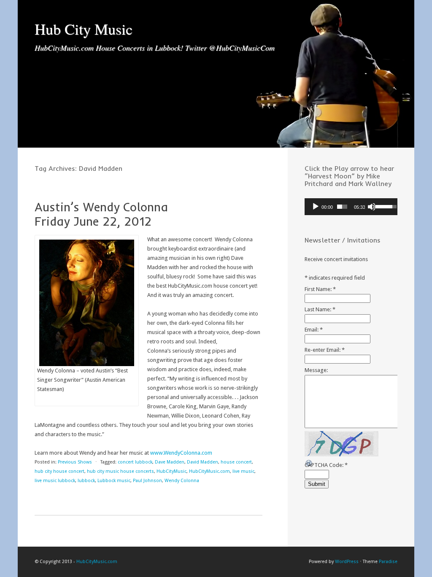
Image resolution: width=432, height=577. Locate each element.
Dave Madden (169, 462)
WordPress (347, 561)
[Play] (315, 206)
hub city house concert (59, 471)
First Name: (320, 289)
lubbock (86, 480)
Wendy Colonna (182, 480)
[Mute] (371, 206)
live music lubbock (55, 480)
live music (243, 471)
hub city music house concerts (120, 471)
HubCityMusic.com (209, 471)
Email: (314, 329)
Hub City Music (83, 29)
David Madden (202, 462)
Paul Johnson (147, 480)
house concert (236, 462)
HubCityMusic (171, 471)
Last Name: (320, 309)
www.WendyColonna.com (181, 453)
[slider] (342, 207)
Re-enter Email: (325, 350)
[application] (351, 206)
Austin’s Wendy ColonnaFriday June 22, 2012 (101, 214)
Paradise (388, 561)
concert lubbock (135, 462)
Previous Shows (75, 462)
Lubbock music (113, 480)
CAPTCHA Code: (326, 465)
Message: (316, 370)
